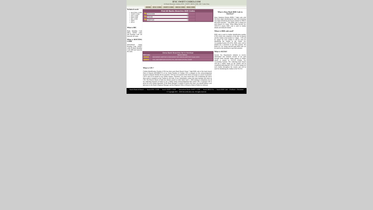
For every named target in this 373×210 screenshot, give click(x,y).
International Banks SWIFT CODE (189, 89)
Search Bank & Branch (136, 89)
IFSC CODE (157, 7)
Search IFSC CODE (153, 89)
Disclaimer (240, 89)
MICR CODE (180, 7)
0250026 (146, 57)
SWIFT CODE (168, 7)
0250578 (146, 59)
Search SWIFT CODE (169, 89)
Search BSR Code (222, 89)
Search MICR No (208, 89)
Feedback (233, 89)
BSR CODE (191, 7)
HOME (148, 7)
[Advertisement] (178, 36)
